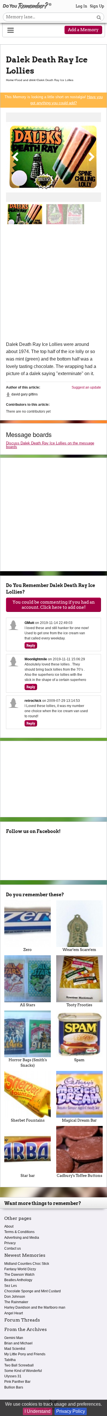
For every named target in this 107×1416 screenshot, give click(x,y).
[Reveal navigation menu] (10, 30)
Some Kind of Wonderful (23, 1371)
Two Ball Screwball (19, 1365)
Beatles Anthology (18, 1280)
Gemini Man (13, 1338)
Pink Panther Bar (17, 1382)
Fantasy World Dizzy (20, 1269)
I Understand (38, 1411)
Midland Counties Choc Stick (26, 1264)
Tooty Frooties (79, 1005)
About (8, 1226)
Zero (27, 950)
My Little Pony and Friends (24, 1354)
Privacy (10, 1243)
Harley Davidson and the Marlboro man (34, 1307)
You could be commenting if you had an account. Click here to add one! (54, 605)
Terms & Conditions (19, 1232)
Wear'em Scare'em (79, 950)
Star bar (28, 1175)
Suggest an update (86, 387)
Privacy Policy (70, 1411)
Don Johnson (14, 1297)
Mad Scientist (14, 1349)
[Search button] (99, 17)
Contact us (12, 1248)
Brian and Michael (18, 1343)
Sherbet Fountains (28, 1120)
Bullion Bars (13, 1387)
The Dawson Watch (19, 1275)
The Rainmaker (16, 1302)
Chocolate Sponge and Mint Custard (32, 1291)
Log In (81, 6)
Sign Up (97, 6)
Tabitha (10, 1360)
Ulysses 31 (12, 1376)
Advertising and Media (21, 1238)
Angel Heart (13, 1313)
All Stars (27, 1005)
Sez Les (10, 1286)
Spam (79, 1060)
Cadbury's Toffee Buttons (79, 1175)
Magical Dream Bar (79, 1120)
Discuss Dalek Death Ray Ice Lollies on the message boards (50, 445)
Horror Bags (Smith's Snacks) (28, 1063)
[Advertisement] (53, 284)
